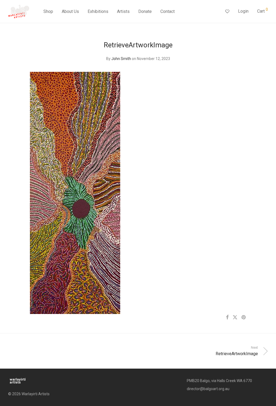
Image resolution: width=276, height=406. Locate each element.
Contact (167, 11)
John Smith (121, 59)
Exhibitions (98, 11)
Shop (48, 11)
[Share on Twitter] (235, 317)
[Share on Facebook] (227, 317)
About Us (70, 11)
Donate (145, 11)
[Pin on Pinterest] (244, 317)
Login (243, 11)
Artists (123, 11)
